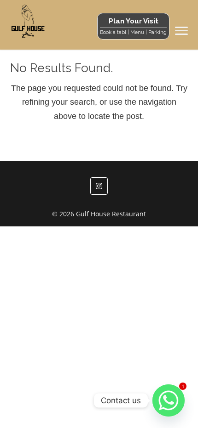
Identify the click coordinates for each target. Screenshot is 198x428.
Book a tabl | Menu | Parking (133, 32)
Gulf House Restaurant (111, 213)
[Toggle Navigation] (181, 32)
